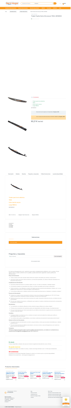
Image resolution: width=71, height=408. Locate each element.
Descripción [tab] (10, 174)
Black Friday (50, 391)
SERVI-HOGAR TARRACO (10, 406)
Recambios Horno (13, 11)
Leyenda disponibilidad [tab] (58, 174)
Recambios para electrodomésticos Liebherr (55, 397)
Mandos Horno (32, 371)
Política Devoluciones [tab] (45, 174)
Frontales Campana (45, 371)
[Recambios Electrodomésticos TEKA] (35, 57)
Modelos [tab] (18, 174)
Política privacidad (34, 392)
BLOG (60, 8)
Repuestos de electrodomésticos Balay (54, 395)
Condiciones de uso (34, 394)
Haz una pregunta (57, 256)
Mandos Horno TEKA (38, 371)
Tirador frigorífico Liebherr (10, 371)
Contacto (32, 397)
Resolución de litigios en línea (35, 395)
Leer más (40, 378)
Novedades (49, 8)
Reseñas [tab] (24, 174)
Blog (31, 391)
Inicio (6, 11)
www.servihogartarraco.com (17, 271)
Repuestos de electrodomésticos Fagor (54, 394)
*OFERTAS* (55, 8)
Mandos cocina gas (57, 371)
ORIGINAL (37, 214)
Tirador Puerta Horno (23, 11)
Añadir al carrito (15, 380)
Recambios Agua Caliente (34, 8)
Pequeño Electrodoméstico (23, 8)
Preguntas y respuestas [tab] (33, 174)
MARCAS (43, 8)
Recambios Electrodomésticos (10, 8)
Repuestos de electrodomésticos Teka (54, 392)
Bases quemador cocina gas (22, 371)
